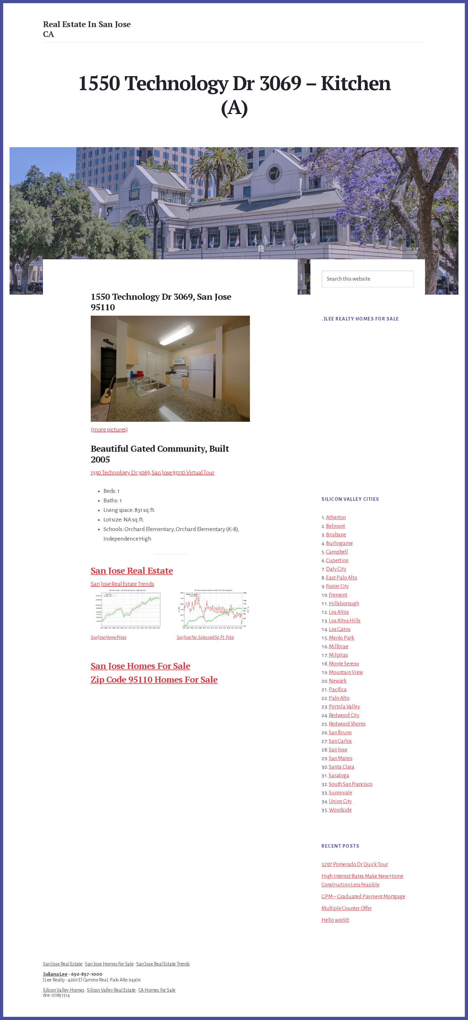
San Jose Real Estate (132, 570)
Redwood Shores (347, 724)
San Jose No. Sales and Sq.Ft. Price (205, 637)
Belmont (335, 526)
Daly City (336, 569)
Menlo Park (341, 638)
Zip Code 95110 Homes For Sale (154, 679)
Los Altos (339, 612)
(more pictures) (109, 429)
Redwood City (344, 715)
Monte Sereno (344, 664)
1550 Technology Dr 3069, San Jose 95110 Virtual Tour (153, 472)
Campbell (337, 552)
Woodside (340, 810)
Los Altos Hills (344, 621)
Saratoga (339, 776)
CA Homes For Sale (157, 990)
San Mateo (340, 758)
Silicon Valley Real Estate (111, 990)
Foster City (337, 586)
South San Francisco (350, 784)
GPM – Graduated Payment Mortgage (363, 897)
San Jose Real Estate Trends (122, 584)
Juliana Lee (55, 974)
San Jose (338, 750)
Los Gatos (339, 629)
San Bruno (340, 733)
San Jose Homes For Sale (140, 666)
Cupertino (337, 561)
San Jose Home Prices (108, 637)
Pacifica (337, 690)
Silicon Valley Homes (63, 990)
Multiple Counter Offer (347, 908)
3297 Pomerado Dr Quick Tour (355, 864)
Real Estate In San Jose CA (87, 28)
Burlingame (339, 543)
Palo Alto (339, 698)
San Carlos (340, 741)
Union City (340, 801)
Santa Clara (341, 767)
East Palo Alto (341, 578)
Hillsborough (344, 604)
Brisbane (336, 535)
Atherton (335, 518)
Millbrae (338, 647)
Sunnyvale (340, 793)
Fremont (338, 595)
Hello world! (336, 920)
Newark (338, 681)
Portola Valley (344, 707)
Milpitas (338, 655)
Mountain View (346, 672)
